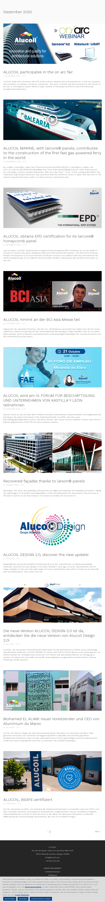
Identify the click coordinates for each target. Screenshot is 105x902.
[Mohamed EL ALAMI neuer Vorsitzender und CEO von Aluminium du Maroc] (52, 690)
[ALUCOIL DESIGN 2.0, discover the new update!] (52, 526)
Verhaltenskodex (52, 872)
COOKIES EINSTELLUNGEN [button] (40, 899)
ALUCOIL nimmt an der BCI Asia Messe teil (41, 319)
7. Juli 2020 (8, 559)
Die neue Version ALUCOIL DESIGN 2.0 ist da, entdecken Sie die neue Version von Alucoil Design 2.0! (49, 635)
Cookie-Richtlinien (22, 895)
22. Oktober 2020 (11, 323)
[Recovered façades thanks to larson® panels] (52, 453)
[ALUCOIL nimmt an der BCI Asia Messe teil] (52, 291)
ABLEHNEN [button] (23, 899)
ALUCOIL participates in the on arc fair (38, 72)
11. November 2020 (12, 162)
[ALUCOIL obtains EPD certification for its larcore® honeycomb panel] (52, 208)
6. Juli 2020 (8, 727)
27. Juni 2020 (9, 803)
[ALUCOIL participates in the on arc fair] (52, 44)
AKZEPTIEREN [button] (10, 899)
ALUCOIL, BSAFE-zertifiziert (27, 799)
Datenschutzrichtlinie (33, 887)
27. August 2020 (11, 485)
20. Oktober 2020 (11, 409)
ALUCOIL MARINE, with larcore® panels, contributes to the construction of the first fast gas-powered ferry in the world (52, 153)
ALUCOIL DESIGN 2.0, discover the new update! (45, 554)
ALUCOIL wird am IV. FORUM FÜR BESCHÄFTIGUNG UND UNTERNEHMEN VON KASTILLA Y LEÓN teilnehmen (49, 400)
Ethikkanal (52, 875)
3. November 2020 (12, 245)
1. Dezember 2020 (11, 76)
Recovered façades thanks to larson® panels (44, 481)
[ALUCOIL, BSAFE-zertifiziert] (52, 771)
